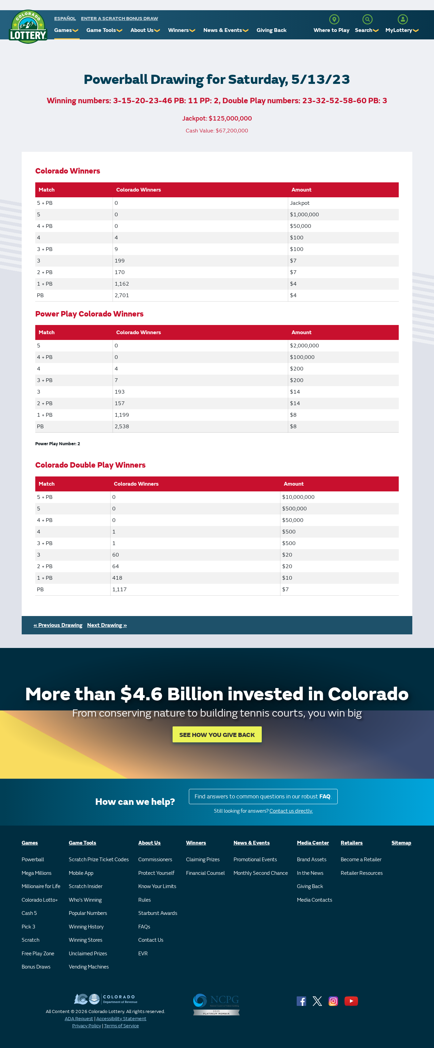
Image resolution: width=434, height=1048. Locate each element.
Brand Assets (312, 859)
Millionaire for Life (41, 886)
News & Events (222, 30)
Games (63, 30)
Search (363, 30)
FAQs (144, 927)
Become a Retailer (361, 859)
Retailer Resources (362, 873)
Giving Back (272, 30)
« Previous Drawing (58, 625)
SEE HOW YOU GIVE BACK (217, 735)
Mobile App (81, 873)
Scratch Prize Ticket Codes (99, 859)
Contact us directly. (291, 811)
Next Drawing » (107, 625)
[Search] (367, 19)
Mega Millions (37, 873)
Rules (144, 900)
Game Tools (101, 30)
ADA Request (79, 1019)
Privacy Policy (86, 1026)
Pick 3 (28, 927)
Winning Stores (85, 940)
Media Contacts (314, 900)
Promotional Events (255, 859)
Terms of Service (121, 1026)
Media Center (313, 843)
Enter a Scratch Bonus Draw (119, 18)
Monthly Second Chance (261, 873)
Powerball (33, 859)
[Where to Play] (334, 19)
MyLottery (399, 30)
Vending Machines (89, 967)
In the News (310, 873)
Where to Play (332, 30)
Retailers (352, 843)
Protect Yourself (156, 873)
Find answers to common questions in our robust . (263, 796)
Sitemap (401, 843)
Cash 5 (29, 913)
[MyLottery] (402, 19)
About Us (142, 30)
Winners (178, 30)
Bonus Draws (36, 967)
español (65, 18)
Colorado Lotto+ (40, 900)
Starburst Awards (157, 913)
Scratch (30, 940)
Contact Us (150, 940)
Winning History (86, 927)
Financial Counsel (205, 873)
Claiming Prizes (203, 859)
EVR (143, 954)
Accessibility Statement (121, 1019)
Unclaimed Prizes (88, 954)
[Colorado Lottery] (27, 27)
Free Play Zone (38, 954)
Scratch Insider (85, 886)
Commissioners (155, 859)
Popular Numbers (88, 913)
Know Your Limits (157, 886)
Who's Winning (85, 900)
